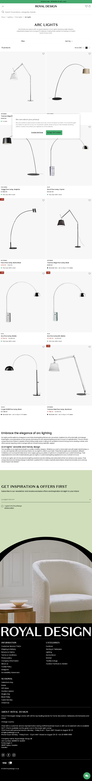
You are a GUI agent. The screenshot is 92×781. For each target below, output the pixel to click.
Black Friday (5, 697)
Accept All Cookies (54, 132)
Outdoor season (7, 691)
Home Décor (51, 655)
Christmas (5, 703)
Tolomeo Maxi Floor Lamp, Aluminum (59, 409)
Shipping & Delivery (8, 649)
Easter (3, 685)
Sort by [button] (68, 41)
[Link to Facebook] (8, 755)
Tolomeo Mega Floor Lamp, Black (58, 263)
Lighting (49, 652)
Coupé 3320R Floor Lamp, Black (11, 409)
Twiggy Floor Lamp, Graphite (10, 189)
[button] (86, 6)
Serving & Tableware (54, 649)
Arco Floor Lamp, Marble (8, 336)
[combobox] (69, 41)
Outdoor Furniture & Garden (57, 664)
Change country (7, 722)
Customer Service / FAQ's (11, 646)
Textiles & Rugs (52, 661)
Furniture (49, 646)
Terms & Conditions (9, 655)
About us (4, 664)
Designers (5, 669)
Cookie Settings (37, 132)
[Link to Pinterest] (3, 755)
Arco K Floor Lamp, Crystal (55, 189)
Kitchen (49, 658)
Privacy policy (6, 658)
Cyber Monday (7, 700)
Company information (10, 661)
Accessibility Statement (10, 672)
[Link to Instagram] (14, 755)
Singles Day (5, 694)
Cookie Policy (6, 666)
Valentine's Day (7, 682)
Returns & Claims (7, 652)
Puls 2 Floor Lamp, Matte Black (11, 263)
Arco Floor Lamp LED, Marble (56, 336)
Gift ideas (5, 688)
